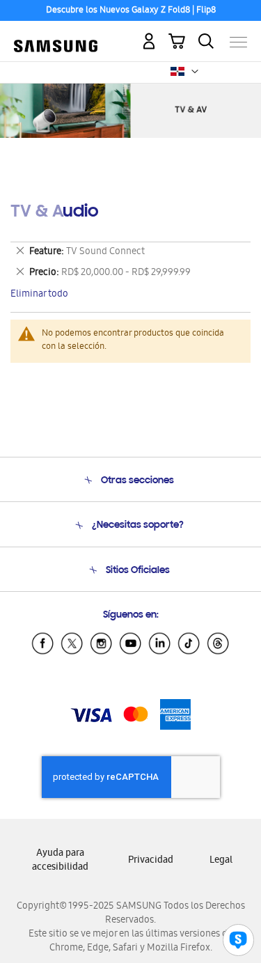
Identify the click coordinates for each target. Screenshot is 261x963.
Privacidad (150, 861)
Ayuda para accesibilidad (60, 861)
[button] (194, 71)
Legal (220, 861)
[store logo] (55, 36)
